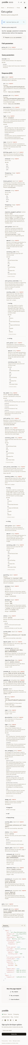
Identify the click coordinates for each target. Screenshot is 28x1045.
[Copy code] (24, 925)
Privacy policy (5, 1040)
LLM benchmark (6, 1017)
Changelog (16, 1014)
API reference (10, 7)
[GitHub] (8, 1020)
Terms (10, 1040)
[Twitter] (13, 1020)
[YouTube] (16, 1020)
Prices (18, 7)
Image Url (9, 807)
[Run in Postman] (5, 1020)
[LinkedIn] (10, 1020)
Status (5, 1014)
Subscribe (14, 1034)
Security (10, 1014)
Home (2, 7)
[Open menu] (24, 2)
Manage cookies (16, 1040)
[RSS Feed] (2, 1020)
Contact (16, 1017)
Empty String (10, 817)
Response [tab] (5, 925)
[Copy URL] (24, 22)
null (8, 813)
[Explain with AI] (22, 925)
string (10, 303)
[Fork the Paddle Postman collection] (25, 8)
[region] (14, 954)
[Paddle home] (14, 1011)
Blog (12, 1017)
